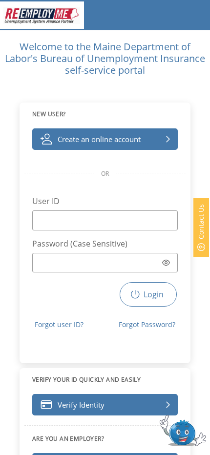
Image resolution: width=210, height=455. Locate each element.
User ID (46, 201)
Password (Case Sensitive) (79, 243)
